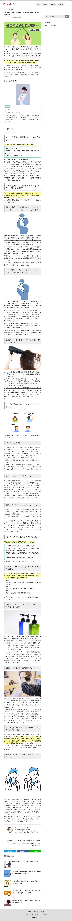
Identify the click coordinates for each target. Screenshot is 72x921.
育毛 (39, 845)
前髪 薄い (15, 843)
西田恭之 (7, 110)
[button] (67, 16)
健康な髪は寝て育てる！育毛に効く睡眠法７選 (25, 861)
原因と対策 (20, 842)
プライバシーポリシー (34, 914)
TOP (5, 9)
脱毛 (19, 843)
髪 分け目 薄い (33, 845)
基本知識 (11, 9)
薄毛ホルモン (33, 843)
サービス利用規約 (43, 914)
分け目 (32, 840)
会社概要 (26, 914)
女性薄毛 (29, 842)
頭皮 (25, 842)
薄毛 (16, 842)
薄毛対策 (28, 840)
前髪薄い (23, 843)
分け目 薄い (11, 842)
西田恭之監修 (22, 840)
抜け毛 (6, 842)
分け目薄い (37, 840)
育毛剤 (27, 843)
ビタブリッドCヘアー (36, 842)
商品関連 (30, 912)
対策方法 (19, 17)
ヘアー (38, 843)
